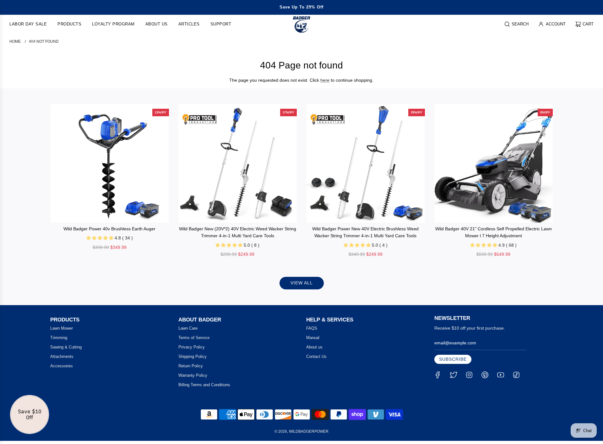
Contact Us (316, 356)
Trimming (58, 337)
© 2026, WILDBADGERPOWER (301, 431)
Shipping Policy (192, 356)
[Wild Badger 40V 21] (493, 163)
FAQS (311, 328)
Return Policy (190, 366)
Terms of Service (193, 337)
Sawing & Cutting (66, 347)
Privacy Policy (191, 347)
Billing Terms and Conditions (204, 384)
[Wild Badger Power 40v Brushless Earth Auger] (109, 163)
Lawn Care (188, 328)
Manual (312, 337)
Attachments (61, 356)
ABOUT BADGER (199, 320)
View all (302, 282)
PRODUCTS (64, 320)
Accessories (61, 366)
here (324, 80)
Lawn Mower (61, 328)
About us (314, 347)
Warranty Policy (192, 375)
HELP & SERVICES (329, 320)
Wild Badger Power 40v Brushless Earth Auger (109, 228)
